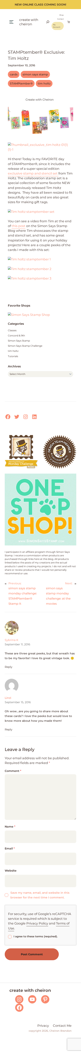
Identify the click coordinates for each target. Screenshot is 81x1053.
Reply (8, 667)
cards (13, 74)
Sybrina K (11, 640)
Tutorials (13, 356)
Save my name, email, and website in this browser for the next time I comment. (39, 895)
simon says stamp (35, 74)
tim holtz (44, 83)
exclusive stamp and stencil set (33, 173)
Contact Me (62, 1026)
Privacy (43, 1026)
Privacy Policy (37, 923)
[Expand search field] (48, 22)
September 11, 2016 (17, 644)
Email (10, 848)
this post (18, 226)
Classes (12, 330)
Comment (13, 771)
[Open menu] (11, 21)
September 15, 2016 (18, 702)
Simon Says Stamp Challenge (25, 345)
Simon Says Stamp (19, 340)
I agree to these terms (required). (36, 936)
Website (11, 870)
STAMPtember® (21, 83)
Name (10, 826)
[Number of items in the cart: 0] (69, 22)
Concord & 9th (16, 335)
